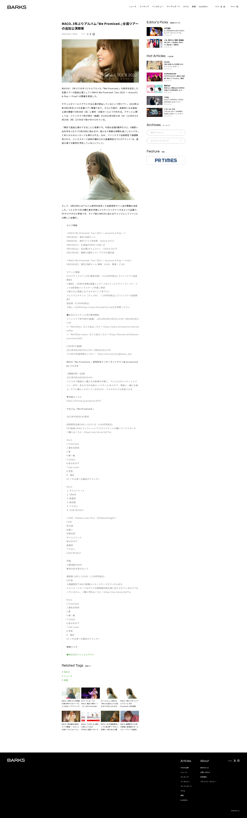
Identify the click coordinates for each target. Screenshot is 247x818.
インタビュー (158, 6)
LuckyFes (203, 6)
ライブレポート (173, 6)
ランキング (144, 6)
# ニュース (67, 675)
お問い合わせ (205, 772)
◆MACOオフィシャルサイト (80, 654)
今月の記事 (184, 767)
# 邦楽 (65, 680)
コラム (186, 6)
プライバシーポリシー (208, 781)
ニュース (132, 6)
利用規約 (203, 777)
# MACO (66, 671)
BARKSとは (204, 767)
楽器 (194, 6)
